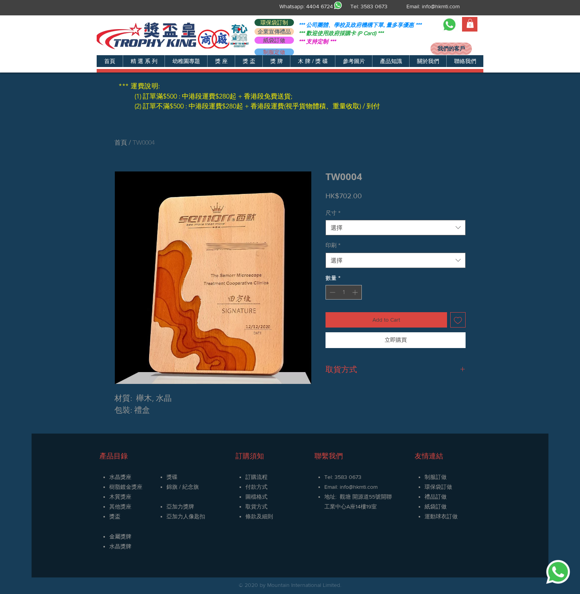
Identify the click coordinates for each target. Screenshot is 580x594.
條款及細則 (259, 516)
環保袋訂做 (438, 487)
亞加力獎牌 (180, 506)
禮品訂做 (436, 496)
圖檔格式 (256, 496)
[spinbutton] (344, 292)
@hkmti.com (363, 487)
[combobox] (396, 227)
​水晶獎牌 (120, 546)
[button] (144, 61)
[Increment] (356, 292)
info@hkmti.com (441, 6)
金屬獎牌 (120, 536)
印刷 (333, 245)
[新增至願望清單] (458, 320)
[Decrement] (332, 292)
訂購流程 (256, 477)
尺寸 (333, 212)
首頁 (120, 142)
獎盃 (114, 516)
